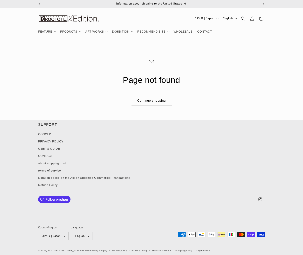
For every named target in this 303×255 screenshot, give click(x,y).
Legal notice (203, 250)
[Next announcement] (263, 4)
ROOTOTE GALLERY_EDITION (66, 250)
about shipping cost (52, 163)
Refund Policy (48, 185)
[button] (47, 31)
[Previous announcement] (39, 4)
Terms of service (161, 250)
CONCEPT (45, 134)
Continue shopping (151, 100)
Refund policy (119, 250)
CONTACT (45, 155)
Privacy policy (140, 250)
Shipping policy (183, 250)
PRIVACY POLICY (50, 141)
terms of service (49, 170)
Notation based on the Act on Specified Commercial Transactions (84, 177)
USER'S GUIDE (49, 148)
